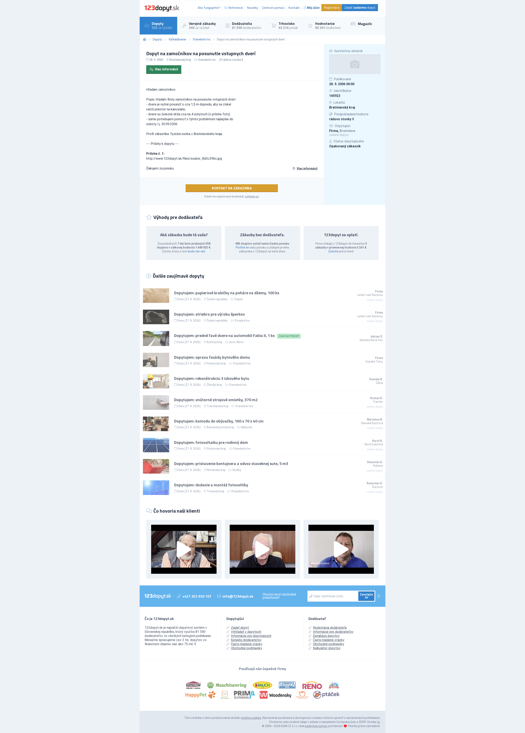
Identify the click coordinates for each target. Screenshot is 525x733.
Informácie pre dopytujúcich (251, 636)
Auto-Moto (236, 342)
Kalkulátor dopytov (326, 648)
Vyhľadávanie (177, 39)
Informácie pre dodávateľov (333, 632)
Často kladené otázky (246, 644)
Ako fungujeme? (209, 7)
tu (378, 722)
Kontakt (294, 7)
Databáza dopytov (326, 636)
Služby (236, 470)
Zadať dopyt (359, 7)
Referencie (235, 7)
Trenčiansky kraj (217, 406)
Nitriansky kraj (216, 470)
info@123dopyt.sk (238, 596)
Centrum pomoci (273, 7)
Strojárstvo (242, 320)
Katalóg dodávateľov (246, 640)
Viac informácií (166, 69)
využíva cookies (251, 717)
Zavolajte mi (366, 596)
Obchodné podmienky (246, 648)
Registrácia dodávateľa (330, 628)
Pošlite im (242, 247)
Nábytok (246, 427)
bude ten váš (196, 251)
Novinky (252, 7)
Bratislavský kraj (342, 107)
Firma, (342, 131)
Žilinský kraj (214, 384)
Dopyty (157, 39)
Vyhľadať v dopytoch (246, 632)
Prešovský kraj (216, 363)
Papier (239, 299)
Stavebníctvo (201, 39)
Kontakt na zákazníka (232, 188)
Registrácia (331, 7)
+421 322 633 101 (196, 596)
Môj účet (313, 7)
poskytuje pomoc (316, 726)
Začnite (333, 251)
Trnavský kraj (215, 491)
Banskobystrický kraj (220, 427)
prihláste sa (252, 196)
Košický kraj (214, 342)
